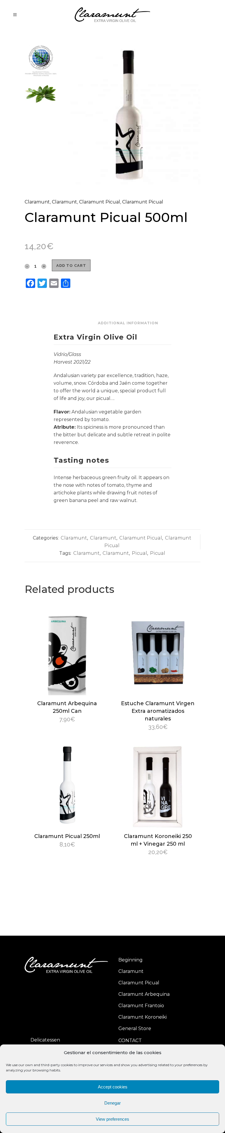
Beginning (130, 960)
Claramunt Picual (99, 202)
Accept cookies (112, 1086)
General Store (134, 1028)
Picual (139, 553)
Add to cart (71, 265)
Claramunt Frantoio (141, 1005)
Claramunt (37, 202)
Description (81, 323)
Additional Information (128, 323)
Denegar (112, 1102)
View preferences (112, 1119)
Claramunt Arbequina (144, 994)
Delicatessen (45, 1040)
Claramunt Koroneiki (142, 1017)
